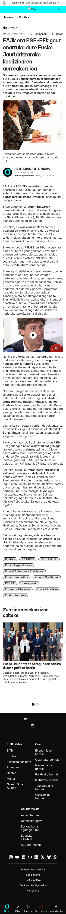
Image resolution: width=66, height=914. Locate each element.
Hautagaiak (29, 583)
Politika (10, 559)
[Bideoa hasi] (33, 335)
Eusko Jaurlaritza (16, 577)
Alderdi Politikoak (46, 577)
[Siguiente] (59, 3)
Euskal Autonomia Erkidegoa (24, 571)
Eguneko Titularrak (17, 589)
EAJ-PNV (28, 559)
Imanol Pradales (47, 589)
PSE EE (10, 583)
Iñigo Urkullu (49, 559)
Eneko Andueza (15, 595)
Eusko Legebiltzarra (18, 565)
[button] (62, 640)
